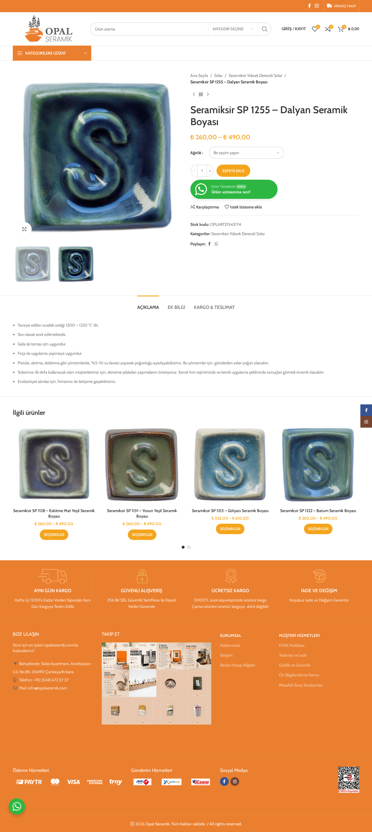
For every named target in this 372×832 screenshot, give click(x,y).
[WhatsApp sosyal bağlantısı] (216, 244)
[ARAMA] (264, 29)
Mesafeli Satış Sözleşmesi (301, 685)
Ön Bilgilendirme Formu (299, 675)
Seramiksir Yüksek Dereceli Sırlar (255, 75)
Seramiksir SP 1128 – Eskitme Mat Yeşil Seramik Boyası (54, 513)
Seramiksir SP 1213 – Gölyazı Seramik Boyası (230, 510)
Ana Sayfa (199, 75)
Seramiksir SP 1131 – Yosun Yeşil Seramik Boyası (142, 513)
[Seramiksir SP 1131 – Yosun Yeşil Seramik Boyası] (142, 464)
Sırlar (218, 75)
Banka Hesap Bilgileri (237, 665)
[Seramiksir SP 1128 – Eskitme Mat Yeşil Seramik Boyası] (54, 464)
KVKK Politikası (292, 645)
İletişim (226, 655)
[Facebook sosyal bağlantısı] (309, 5)
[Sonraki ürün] (207, 94)
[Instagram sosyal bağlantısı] (317, 5)
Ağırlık (195, 152)
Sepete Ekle (233, 170)
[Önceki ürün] (193, 94)
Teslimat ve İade (293, 655)
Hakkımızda (230, 645)
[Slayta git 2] (188, 547)
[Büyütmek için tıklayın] (24, 229)
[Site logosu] (48, 28)
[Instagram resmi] (115, 656)
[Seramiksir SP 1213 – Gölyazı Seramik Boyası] (230, 464)
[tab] (148, 304)
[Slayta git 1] (183, 547)
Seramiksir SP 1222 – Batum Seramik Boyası (318, 510)
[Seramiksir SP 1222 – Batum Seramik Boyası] (318, 464)
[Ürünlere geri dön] (200, 94)
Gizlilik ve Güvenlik (294, 665)
